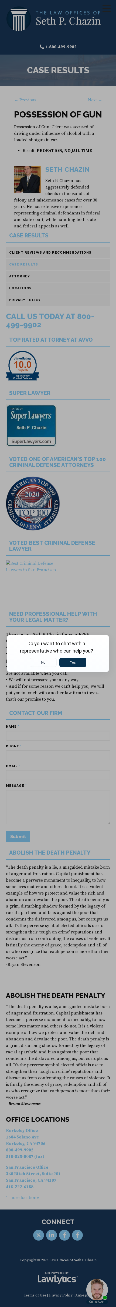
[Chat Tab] (58, 653)
